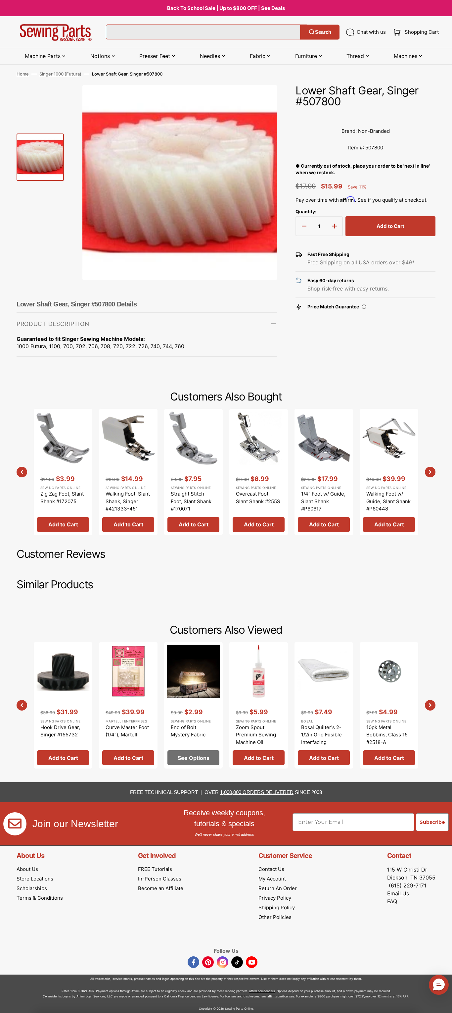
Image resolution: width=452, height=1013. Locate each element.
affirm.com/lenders (262, 991)
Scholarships (32, 888)
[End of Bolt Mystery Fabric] (193, 705)
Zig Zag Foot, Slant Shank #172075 (62, 498)
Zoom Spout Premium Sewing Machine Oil (256, 734)
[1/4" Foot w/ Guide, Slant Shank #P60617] (323, 472)
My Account (272, 879)
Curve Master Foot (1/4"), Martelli (127, 731)
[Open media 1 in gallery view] (262, 100)
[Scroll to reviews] (365, 116)
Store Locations (35, 879)
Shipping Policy (276, 907)
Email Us (398, 893)
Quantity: (305, 211)
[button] (414, 32)
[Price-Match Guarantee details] (364, 306)
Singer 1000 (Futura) (60, 74)
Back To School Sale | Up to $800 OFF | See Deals (226, 8)
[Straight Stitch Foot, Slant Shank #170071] (193, 472)
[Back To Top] (442, 1003)
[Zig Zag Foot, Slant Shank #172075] (63, 472)
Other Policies (275, 917)
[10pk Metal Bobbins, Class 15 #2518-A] (389, 705)
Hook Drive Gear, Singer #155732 (60, 731)
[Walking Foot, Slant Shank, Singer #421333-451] (128, 472)
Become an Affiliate (160, 888)
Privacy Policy (274, 898)
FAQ (392, 901)
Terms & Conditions (40, 898)
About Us (27, 869)
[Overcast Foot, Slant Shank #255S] (258, 472)
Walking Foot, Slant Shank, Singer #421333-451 (128, 501)
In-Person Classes (159, 879)
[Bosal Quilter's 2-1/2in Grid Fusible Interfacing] (323, 705)
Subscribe (432, 822)
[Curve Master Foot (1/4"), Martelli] (128, 705)
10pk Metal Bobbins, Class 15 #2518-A (387, 734)
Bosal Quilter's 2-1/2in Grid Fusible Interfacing (321, 734)
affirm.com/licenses (280, 996)
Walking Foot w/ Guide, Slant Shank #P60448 (388, 501)
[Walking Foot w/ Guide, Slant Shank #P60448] (389, 472)
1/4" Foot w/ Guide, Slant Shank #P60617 (323, 501)
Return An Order (277, 888)
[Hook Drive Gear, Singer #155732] (63, 705)
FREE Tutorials (155, 869)
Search (323, 32)
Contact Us (271, 869)
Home (23, 74)
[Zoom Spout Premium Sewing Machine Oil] (258, 705)
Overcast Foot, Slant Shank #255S (258, 498)
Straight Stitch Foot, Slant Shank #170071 (191, 501)
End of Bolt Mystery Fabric (188, 731)
